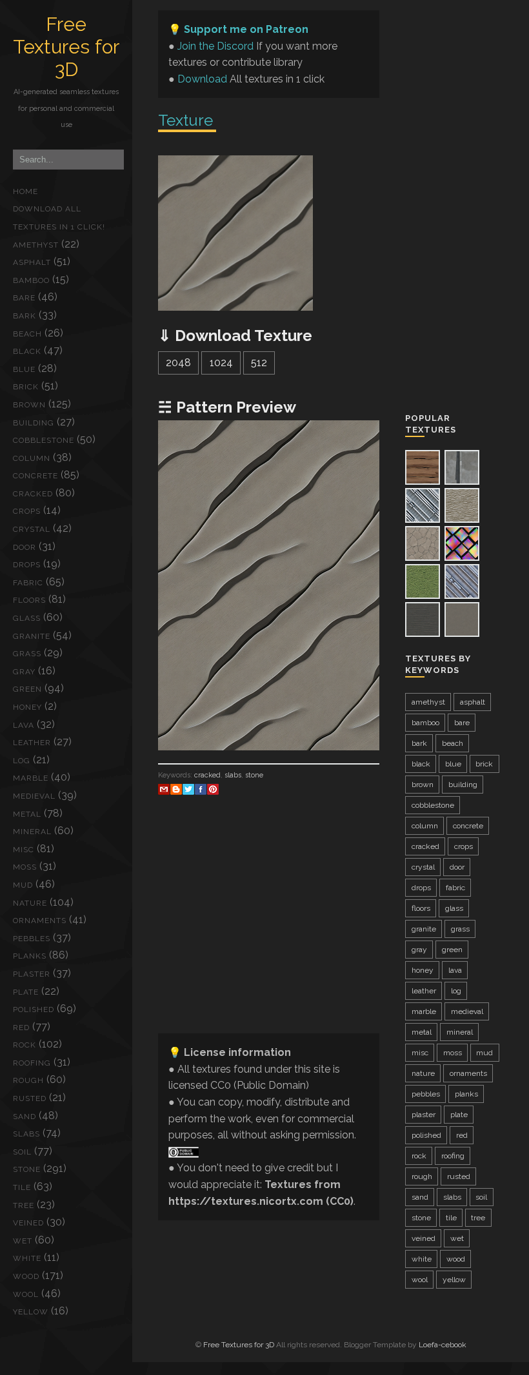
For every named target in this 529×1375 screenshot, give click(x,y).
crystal (31, 529)
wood (26, 1276)
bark (24, 315)
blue (24, 369)
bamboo (31, 280)
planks (29, 956)
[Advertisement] (268, 933)
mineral (32, 831)
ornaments (39, 920)
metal (27, 814)
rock (24, 1044)
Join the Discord (215, 46)
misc (23, 849)
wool (26, 1294)
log (21, 760)
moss (25, 867)
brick (26, 386)
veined (28, 1222)
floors (29, 600)
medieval (34, 796)
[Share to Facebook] (200, 789)
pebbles (31, 938)
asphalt (32, 262)
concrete (35, 475)
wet (22, 1240)
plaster (31, 974)
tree (23, 1205)
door (24, 547)
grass (27, 653)
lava (23, 725)
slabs (26, 1133)
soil (22, 1151)
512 (259, 362)
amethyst (36, 244)
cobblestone (43, 440)
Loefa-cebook (442, 1344)
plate (26, 992)
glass (27, 618)
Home (25, 191)
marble (30, 778)
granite (31, 636)
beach (27, 333)
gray (24, 671)
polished (33, 1009)
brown (29, 404)
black (27, 351)
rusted (29, 1098)
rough (28, 1080)
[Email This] (163, 789)
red (21, 1027)
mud (23, 885)
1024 (221, 362)
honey (27, 707)
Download (202, 79)
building (33, 422)
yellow (30, 1311)
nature (30, 903)
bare (24, 297)
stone (27, 1169)
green (27, 689)
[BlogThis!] (176, 789)
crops (27, 511)
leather (32, 742)
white (27, 1258)
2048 (178, 362)
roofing (32, 1063)
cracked (33, 493)
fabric (28, 582)
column (31, 458)
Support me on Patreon (246, 29)
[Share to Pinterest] (212, 789)
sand (24, 1116)
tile (22, 1187)
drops (27, 564)
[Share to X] (188, 789)
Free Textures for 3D (66, 47)
